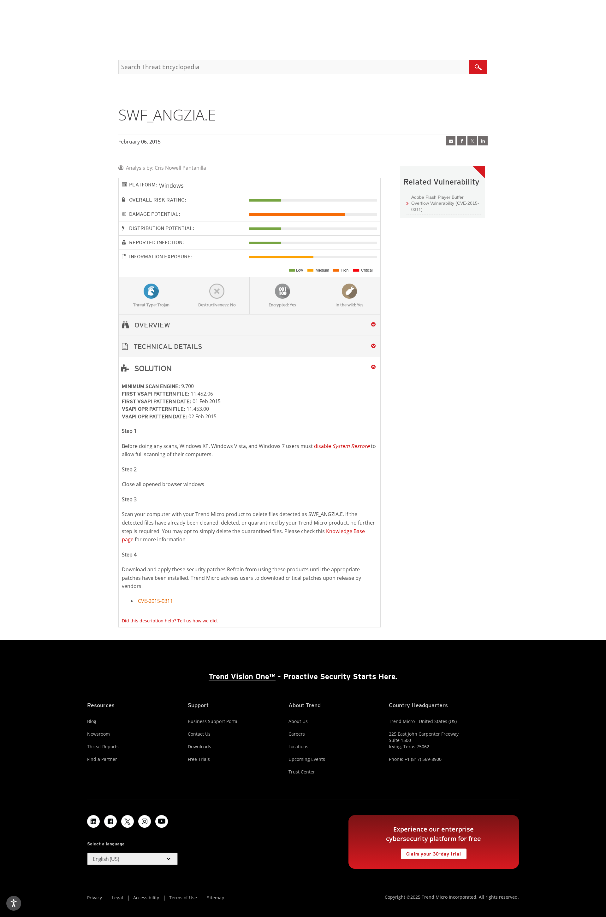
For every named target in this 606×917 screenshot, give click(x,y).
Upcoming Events (306, 759)
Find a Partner (102, 759)
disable (342, 446)
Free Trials (199, 759)
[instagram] (144, 821)
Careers (296, 734)
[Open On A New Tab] (472, 140)
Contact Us (199, 734)
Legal (117, 898)
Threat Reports (103, 746)
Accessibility (146, 898)
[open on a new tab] (127, 821)
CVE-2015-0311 (155, 600)
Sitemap (215, 898)
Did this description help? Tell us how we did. (170, 621)
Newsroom (98, 734)
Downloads (199, 746)
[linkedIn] (483, 140)
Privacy (94, 898)
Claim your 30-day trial (431, 852)
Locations (298, 746)
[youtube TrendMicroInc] (161, 821)
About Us (298, 721)
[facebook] (461, 140)
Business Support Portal (213, 721)
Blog (91, 721)
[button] (249, 346)
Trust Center (301, 772)
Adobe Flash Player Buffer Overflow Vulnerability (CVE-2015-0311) (445, 203)
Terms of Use (183, 898)
